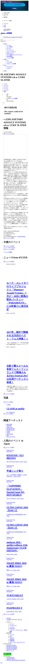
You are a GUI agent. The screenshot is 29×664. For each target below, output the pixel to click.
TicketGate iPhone (11, 658)
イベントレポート (11, 51)
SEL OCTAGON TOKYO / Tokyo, (17, 461)
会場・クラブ (10, 53)
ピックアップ (10, 50)
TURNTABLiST (15, 595)
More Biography (21, 236)
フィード (6, 88)
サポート (12, 637)
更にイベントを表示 (9, 246)
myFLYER (6, 29)
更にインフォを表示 (9, 133)
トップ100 (9, 62)
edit (9, 29)
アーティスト (13, 625)
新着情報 (14, 8)
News (5, 65)
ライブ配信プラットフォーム (14, 54)
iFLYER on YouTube (12, 649)
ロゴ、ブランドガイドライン (17, 642)
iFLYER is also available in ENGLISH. (13, 37)
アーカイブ (9, 66)
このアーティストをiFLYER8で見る (14, 4)
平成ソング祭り (15, 470)
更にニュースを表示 (9, 261)
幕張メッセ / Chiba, (13, 570)
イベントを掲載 (8, 252)
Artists (5, 59)
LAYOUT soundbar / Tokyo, (15, 599)
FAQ (11, 636)
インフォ (6, 85)
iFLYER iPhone (10, 657)
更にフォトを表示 (8, 402)
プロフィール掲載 (11, 63)
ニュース (6, 90)
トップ (5, 83)
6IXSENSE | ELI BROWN (15, 456)
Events (5, 43)
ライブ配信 (9, 46)
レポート (9, 68)
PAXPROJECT (14, 608)
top (1, 662)
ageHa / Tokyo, (12, 554)
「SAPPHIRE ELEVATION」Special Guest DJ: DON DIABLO (16, 490)
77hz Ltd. (19, 619)
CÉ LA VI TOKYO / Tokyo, (15, 498)
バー (5, 25)
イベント (6, 23)
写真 (5, 26)
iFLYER (9, 618)
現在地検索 (9, 56)
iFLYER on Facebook (12, 646)
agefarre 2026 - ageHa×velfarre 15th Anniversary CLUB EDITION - (17, 546)
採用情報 (12, 640)
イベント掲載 (10, 57)
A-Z (8, 60)
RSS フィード (10, 650)
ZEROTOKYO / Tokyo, (14, 611)
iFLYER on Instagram (12, 647)
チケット (9, 48)
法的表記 (12, 639)
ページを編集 (14, 98)
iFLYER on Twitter (11, 645)
